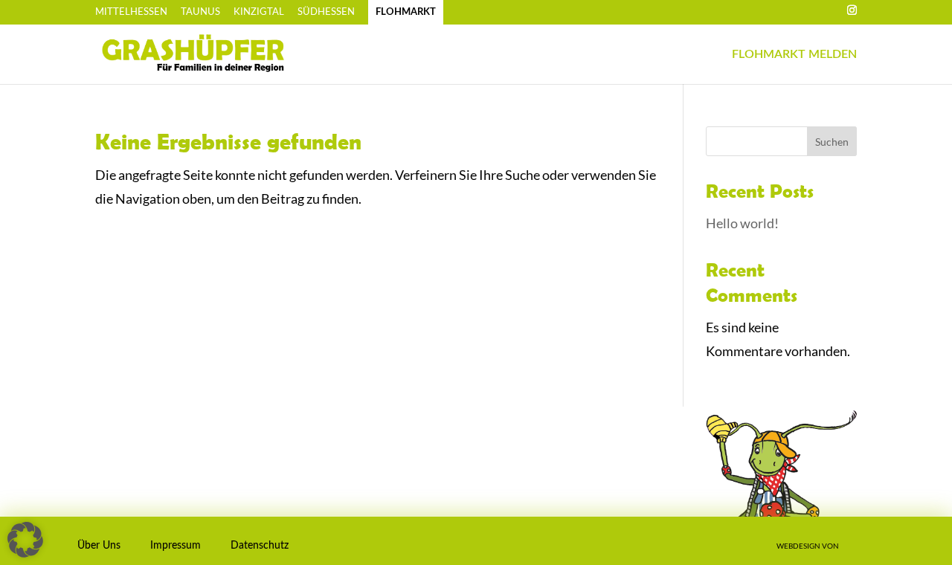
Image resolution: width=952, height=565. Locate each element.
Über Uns (98, 545)
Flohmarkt (406, 12)
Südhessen (326, 12)
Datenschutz (260, 545)
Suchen (832, 141)
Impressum (175, 545)
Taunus (200, 12)
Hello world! (742, 223)
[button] (21, 543)
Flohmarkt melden (794, 54)
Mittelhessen (131, 12)
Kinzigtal (259, 12)
